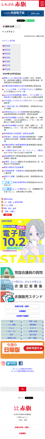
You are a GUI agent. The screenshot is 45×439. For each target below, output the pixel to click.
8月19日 (7, 58)
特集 (11, 321)
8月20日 (7, 54)
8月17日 (7, 65)
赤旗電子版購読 (22, 316)
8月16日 (7, 69)
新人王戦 (33, 335)
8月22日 (7, 46)
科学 (11, 335)
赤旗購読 (22, 311)
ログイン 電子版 (8, 41)
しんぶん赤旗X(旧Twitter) (23, 369)
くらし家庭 (11, 325)
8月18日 (7, 61)
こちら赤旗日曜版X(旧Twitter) (23, 371)
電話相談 (33, 325)
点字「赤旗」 (33, 338)
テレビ (11, 328)
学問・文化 (33, 321)
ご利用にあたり (21, 417)
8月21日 (7, 50)
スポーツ (33, 328)
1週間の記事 (9, 26)
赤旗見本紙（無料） (22, 306)
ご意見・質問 (22, 420)
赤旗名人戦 (11, 338)
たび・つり (11, 331)
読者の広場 (33, 331)
